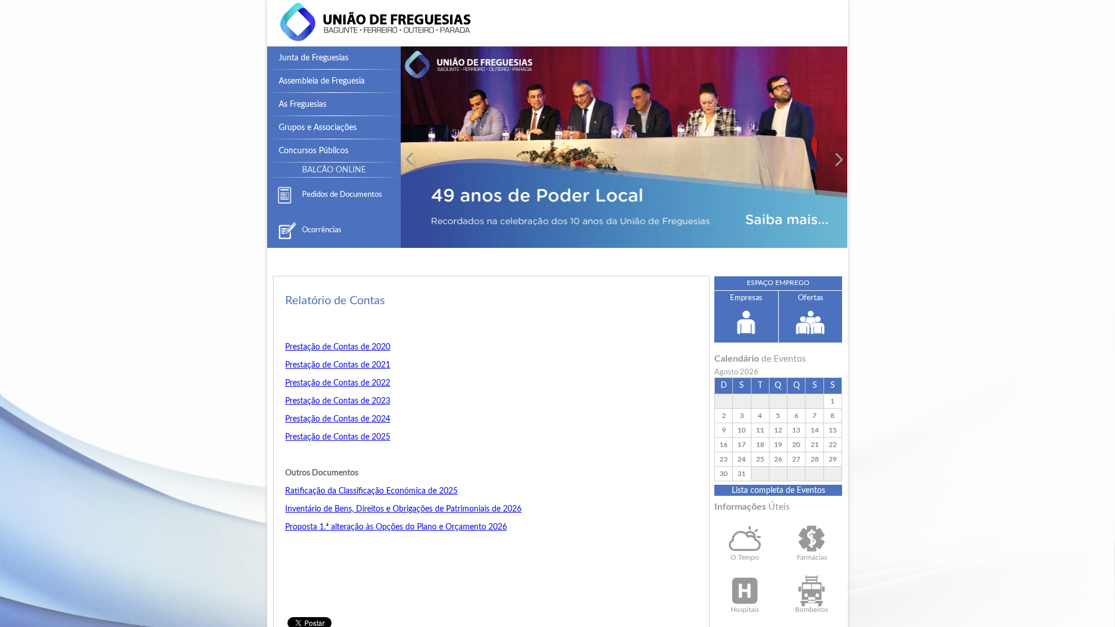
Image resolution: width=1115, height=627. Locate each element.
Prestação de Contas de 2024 (337, 419)
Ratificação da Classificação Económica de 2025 (371, 491)
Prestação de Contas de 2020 (337, 347)
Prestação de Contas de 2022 (337, 383)
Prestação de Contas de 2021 (337, 365)
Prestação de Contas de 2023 (337, 401)
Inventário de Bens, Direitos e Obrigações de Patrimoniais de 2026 (403, 509)
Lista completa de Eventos (778, 491)
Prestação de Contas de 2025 (337, 437)
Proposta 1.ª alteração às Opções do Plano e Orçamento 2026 (396, 527)
